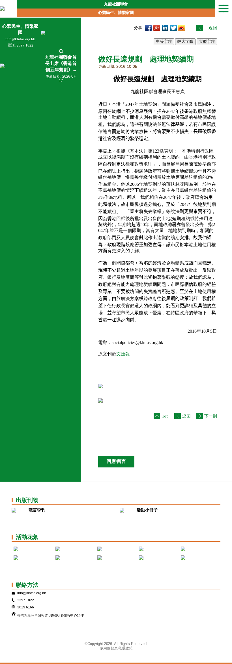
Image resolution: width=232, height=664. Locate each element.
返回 (213, 28)
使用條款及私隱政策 (116, 648)
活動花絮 (27, 537)
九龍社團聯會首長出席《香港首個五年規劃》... (61, 63)
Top (165, 416)
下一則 (210, 416)
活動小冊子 (147, 510)
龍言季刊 (37, 510)
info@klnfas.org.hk (20, 39)
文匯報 (123, 353)
